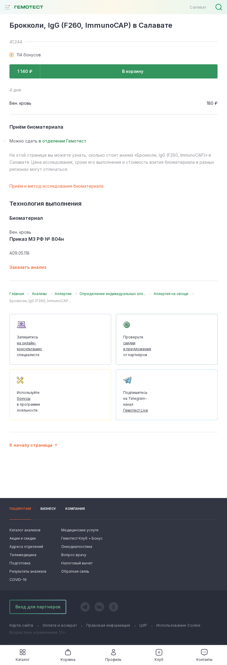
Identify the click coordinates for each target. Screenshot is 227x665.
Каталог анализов (24, 530)
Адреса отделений (26, 546)
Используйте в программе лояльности (28, 401)
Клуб (159, 659)
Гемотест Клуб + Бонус (81, 538)
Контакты (204, 659)
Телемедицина (22, 555)
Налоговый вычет (77, 563)
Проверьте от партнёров (137, 346)
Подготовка (19, 563)
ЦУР (143, 625)
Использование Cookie (178, 625)
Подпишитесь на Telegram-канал (135, 401)
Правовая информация (108, 625)
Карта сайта (21, 625)
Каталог (23, 659)
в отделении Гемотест (62, 140)
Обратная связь (75, 571)
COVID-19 (18, 579)
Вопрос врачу (73, 555)
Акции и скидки (22, 538)
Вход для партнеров (37, 606)
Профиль (113, 659)
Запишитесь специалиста (29, 346)
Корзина (68, 659)
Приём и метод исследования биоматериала (56, 186)
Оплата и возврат (60, 625)
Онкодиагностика (76, 546)
